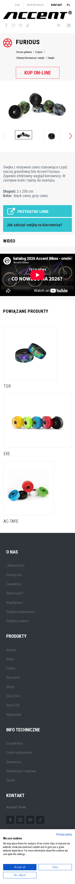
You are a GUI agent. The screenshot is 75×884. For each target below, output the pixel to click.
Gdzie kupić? (15, 593)
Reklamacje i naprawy (21, 771)
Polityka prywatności (20, 612)
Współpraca (35, 4)
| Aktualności (15, 565)
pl (68, 4)
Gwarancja (13, 762)
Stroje (10, 687)
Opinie (10, 780)
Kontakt (56, 4)
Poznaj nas (14, 575)
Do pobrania (14, 743)
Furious (28, 42)
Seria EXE (13, 705)
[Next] (70, 136)
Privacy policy (64, 834)
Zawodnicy (13, 584)
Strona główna (24, 52)
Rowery (11, 650)
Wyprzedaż (13, 714)
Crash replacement (19, 752)
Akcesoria (13, 677)
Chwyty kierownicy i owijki (30, 57)
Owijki (51, 57)
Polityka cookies (17, 621)
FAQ (17, 4)
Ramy (10, 659)
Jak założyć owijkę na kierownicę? (34, 225)
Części (38, 52)
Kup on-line (37, 73)
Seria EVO (13, 696)
